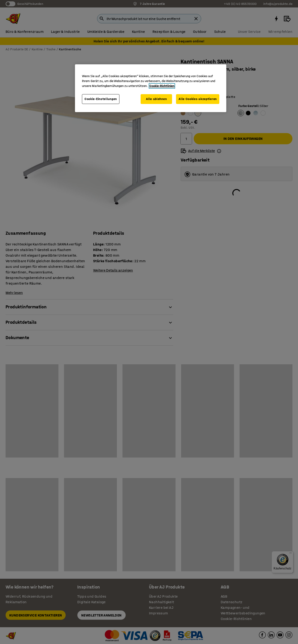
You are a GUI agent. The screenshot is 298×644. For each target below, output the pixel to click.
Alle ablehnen (156, 99)
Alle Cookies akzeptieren (198, 99)
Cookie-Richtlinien (161, 86)
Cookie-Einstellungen (101, 99)
